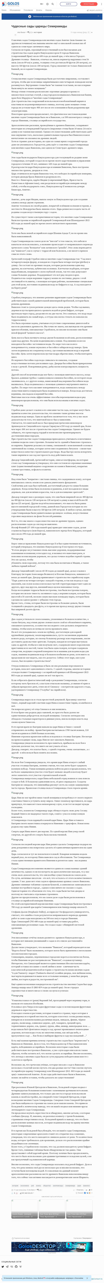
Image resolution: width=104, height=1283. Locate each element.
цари (79, 1186)
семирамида (70, 1186)
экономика (24, 1186)
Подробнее (52, 1253)
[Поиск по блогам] (53, 4)
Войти (68, 4)
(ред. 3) (80, 32)
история (38, 32)
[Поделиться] (74, 1190)
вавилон (86, 1186)
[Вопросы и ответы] (47, 4)
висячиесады (58, 1186)
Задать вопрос (95, 10)
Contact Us (97, 1279)
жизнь (38, 1186)
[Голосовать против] (17, 1193)
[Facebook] (85, 1193)
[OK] (89, 1193)
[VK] (87, 1193)
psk (32, 1186)
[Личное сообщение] (31, 32)
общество (47, 1186)
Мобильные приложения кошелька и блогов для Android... (55, 16)
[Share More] (92, 1193)
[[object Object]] (87, 1190)
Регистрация (89, 4)
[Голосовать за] (12, 1193)
